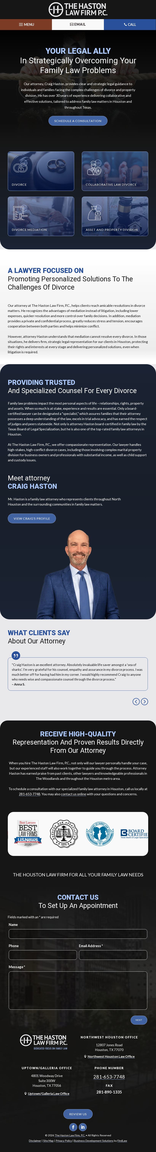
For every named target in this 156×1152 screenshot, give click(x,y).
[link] (78, 9)
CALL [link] (132, 24)
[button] (26, 23)
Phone (14, 946)
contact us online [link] (73, 794)
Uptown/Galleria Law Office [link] (48, 1094)
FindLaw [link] (122, 1140)
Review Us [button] (78, 1114)
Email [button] (80, 24)
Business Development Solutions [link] (93, 1140)
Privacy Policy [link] (64, 1140)
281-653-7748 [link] (29, 794)
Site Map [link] (48, 1140)
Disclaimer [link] (35, 1140)
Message (17, 967)
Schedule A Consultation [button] (78, 121)
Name (13, 924)
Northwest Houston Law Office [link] (111, 1056)
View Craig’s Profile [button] (32, 518)
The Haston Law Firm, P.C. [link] (70, 1135)
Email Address (91, 946)
